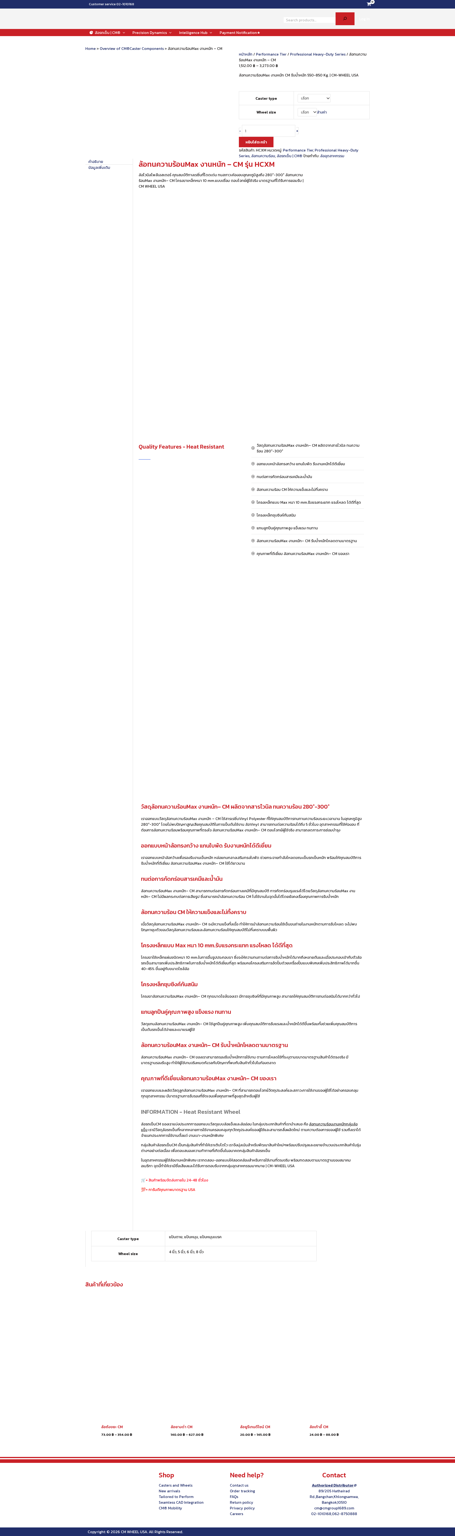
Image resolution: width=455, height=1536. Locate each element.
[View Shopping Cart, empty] (368, 4)
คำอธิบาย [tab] (95, 161)
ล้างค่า (322, 112)
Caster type (266, 98)
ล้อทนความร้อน (263, 156)
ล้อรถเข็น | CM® (289, 156)
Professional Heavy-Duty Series (318, 54)
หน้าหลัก (245, 54)
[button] (122, 32)
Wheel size (266, 112)
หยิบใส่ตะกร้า (256, 142)
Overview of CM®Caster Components (132, 48)
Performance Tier (271, 54)
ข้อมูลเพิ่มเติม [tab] (99, 167)
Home (90, 48)
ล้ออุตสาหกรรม (332, 156)
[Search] (345, 18)
